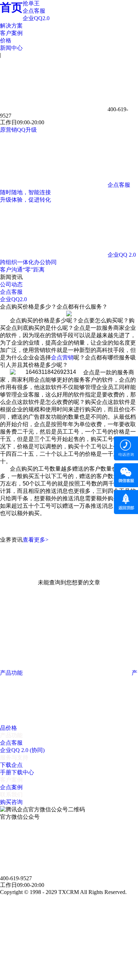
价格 (5, 40)
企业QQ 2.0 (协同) (22, 750)
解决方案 (11, 26)
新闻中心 (11, 48)
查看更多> (35, 540)
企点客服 (34, 11)
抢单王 (31, 3)
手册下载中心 (17, 772)
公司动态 (11, 284)
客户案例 (11, 33)
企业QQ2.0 (36, 18)
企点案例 (11, 787)
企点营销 (62, 357)
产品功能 (12, 673)
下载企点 (11, 765)
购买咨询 (11, 802)
